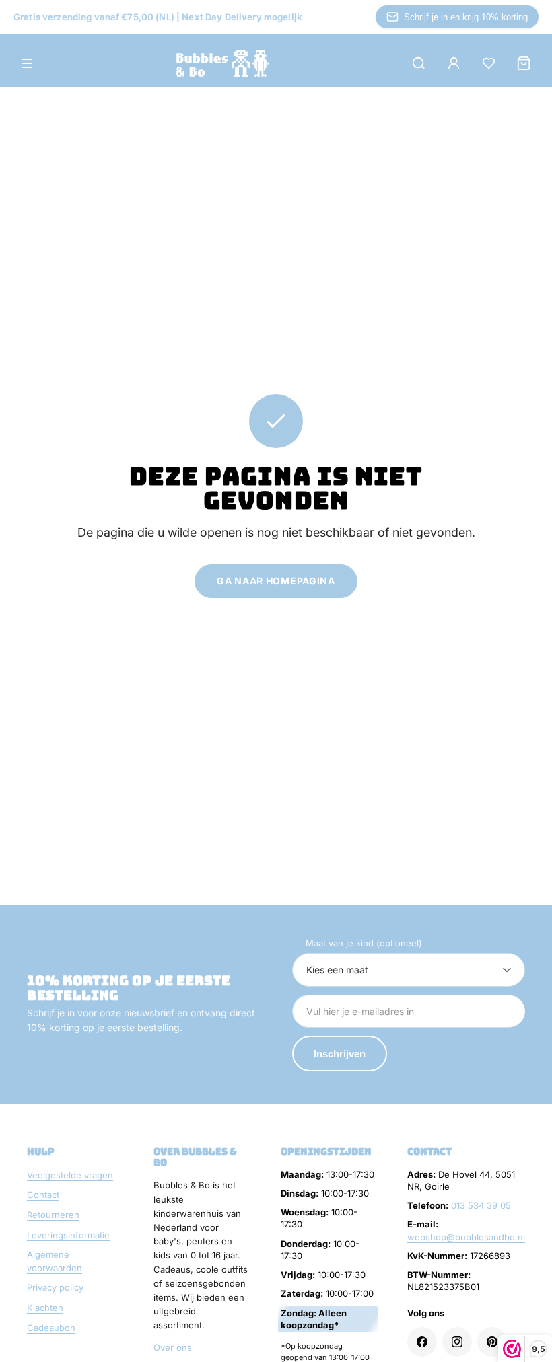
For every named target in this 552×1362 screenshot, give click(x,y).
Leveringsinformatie (68, 1234)
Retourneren (53, 1214)
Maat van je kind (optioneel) (364, 943)
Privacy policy (55, 1287)
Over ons (172, 1347)
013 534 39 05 (481, 1205)
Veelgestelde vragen (70, 1175)
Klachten (45, 1307)
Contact (43, 1194)
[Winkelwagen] (524, 63)
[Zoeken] (419, 63)
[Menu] (26, 63)
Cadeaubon (51, 1327)
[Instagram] (457, 1342)
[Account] (454, 63)
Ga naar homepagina (276, 581)
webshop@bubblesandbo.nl (466, 1237)
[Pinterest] (492, 1342)
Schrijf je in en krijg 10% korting (466, 17)
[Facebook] (422, 1342)
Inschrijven (340, 1053)
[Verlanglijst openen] (489, 63)
